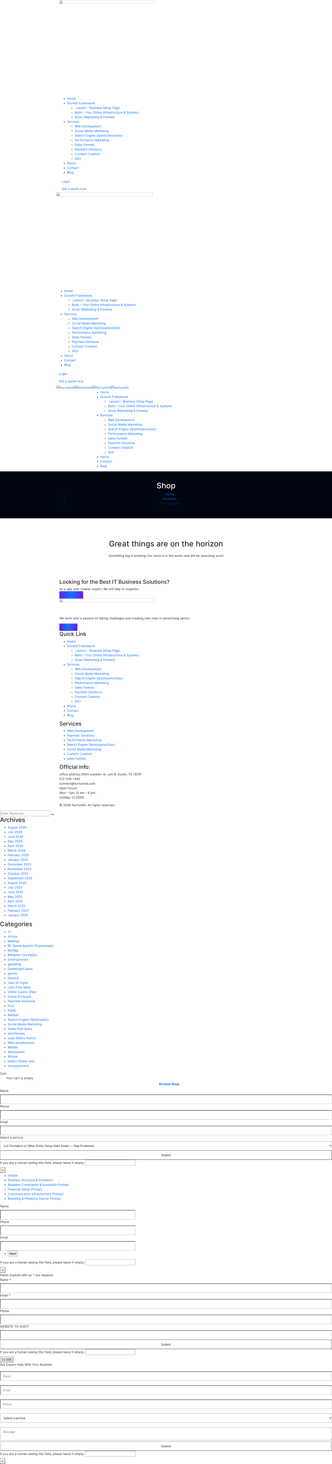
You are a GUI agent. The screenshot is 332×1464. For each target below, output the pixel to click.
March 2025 (16, 906)
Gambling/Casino (20, 969)
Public (12, 1010)
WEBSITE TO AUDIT (14, 1326)
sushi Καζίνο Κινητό (22, 1038)
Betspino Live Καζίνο (23, 955)
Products (169, 499)
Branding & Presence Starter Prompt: (34, 1198)
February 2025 (18, 910)
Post (11, 1006)
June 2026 (15, 836)
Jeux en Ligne (18, 983)
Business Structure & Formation (30, 1180)
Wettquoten (16, 1052)
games (12, 973)
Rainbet (13, 1015)
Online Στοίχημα (19, 996)
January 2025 (18, 915)
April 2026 (15, 846)
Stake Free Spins (20, 1029)
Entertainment (18, 959)
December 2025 (19, 864)
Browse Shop (169, 1084)
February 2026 (18, 855)
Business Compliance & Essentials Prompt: (38, 1185)
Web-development (21, 1043)
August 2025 (17, 883)
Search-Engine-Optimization (28, 1019)
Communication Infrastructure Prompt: (36, 1194)
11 (9, 932)
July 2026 (15, 832)
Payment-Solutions (21, 1001)
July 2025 (15, 887)
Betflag (13, 950)
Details (13, 1175)
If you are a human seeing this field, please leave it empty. (42, 1163)
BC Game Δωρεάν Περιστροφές (31, 946)
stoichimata (16, 1033)
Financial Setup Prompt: (25, 1189)
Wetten (13, 1047)
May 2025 (15, 897)
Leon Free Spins (19, 987)
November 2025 (20, 869)
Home (170, 494)
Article (12, 936)
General (13, 978)
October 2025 (18, 873)
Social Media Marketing (25, 1024)
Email (4, 1122)
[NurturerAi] (65, 387)
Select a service (11, 1137)
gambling (14, 964)
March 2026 (16, 850)
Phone (4, 1106)
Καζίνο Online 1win (21, 1061)
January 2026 (18, 860)
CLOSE (7, 1359)
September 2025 (20, 878)
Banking (13, 941)
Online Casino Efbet (22, 992)
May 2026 (15, 841)
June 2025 (15, 892)
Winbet (13, 1056)
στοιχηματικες (18, 1066)
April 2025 (15, 901)
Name (4, 1091)
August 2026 (17, 827)
